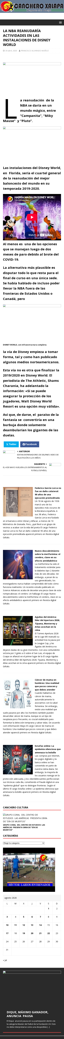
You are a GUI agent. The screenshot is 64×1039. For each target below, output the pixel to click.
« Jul (5, 960)
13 (32, 925)
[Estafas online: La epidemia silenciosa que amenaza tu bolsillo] (18, 772)
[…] (48, 1027)
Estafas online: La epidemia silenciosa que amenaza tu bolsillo (48, 749)
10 (7, 925)
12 (23, 925)
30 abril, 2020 (11, 50)
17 (7, 933)
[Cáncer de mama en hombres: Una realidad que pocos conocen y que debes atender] (18, 706)
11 (15, 925)
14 (40, 925)
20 (32, 933)
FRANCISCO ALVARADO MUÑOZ (35, 50)
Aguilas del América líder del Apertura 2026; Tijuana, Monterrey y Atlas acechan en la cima (47, 624)
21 (40, 933)
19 (23, 933)
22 (48, 933)
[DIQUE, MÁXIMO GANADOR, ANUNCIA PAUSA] (32, 989)
